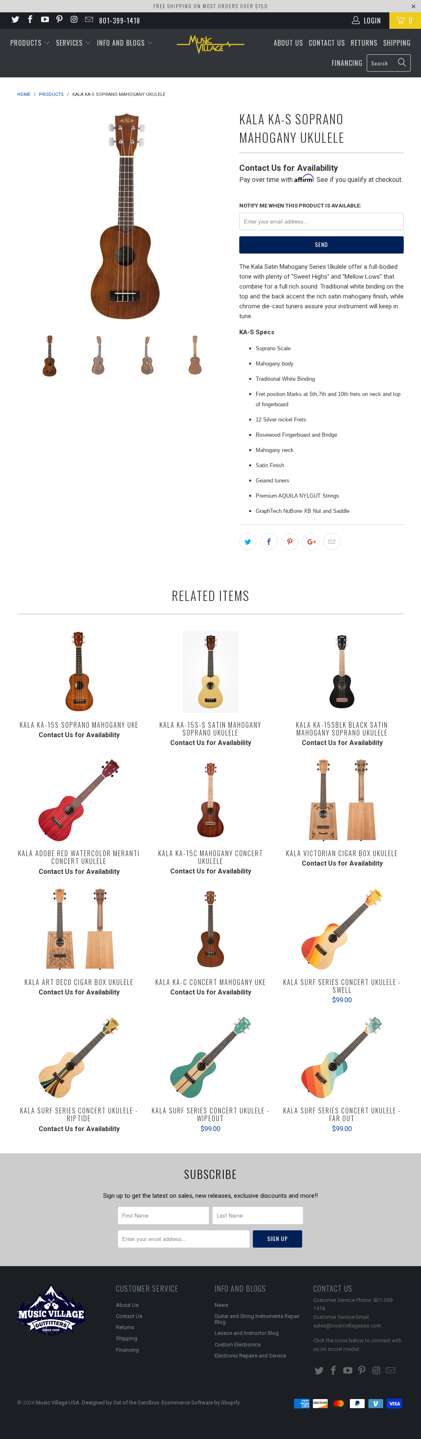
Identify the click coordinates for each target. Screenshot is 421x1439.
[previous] (28, 215)
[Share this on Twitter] (248, 541)
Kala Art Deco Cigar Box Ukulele (79, 929)
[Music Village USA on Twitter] (14, 20)
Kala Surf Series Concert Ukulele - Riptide (79, 1057)
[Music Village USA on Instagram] (73, 20)
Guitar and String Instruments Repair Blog (257, 1319)
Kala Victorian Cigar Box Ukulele (342, 800)
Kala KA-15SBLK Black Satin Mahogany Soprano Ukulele (342, 672)
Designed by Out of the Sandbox (120, 1402)
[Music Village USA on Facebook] (29, 20)
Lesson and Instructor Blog (247, 1333)
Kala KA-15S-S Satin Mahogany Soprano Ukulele (210, 672)
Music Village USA (57, 1402)
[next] (219, 215)
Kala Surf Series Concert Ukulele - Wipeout (210, 1057)
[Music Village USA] (210, 44)
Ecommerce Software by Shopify (201, 1402)
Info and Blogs (122, 43)
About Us (288, 43)
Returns (364, 43)
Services (70, 43)
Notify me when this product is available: (300, 206)
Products (27, 43)
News (221, 1305)
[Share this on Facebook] (269, 541)
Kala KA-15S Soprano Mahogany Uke (79, 672)
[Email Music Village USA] (88, 20)
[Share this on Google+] (310, 541)
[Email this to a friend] (331, 541)
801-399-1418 (119, 21)
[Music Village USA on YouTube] (44, 20)
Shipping (397, 43)
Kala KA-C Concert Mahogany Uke (210, 929)
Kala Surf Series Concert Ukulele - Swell (342, 929)
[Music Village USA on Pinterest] (59, 20)
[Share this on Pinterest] (289, 541)
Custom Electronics (238, 1344)
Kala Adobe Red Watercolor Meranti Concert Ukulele (79, 800)
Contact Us (327, 43)
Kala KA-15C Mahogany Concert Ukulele (210, 800)
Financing (347, 63)
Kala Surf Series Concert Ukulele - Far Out (342, 1057)
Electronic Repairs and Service (250, 1356)
